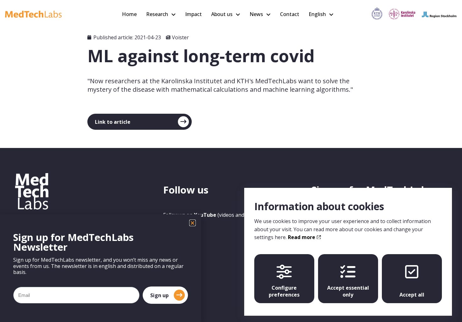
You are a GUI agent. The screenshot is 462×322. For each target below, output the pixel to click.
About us (222, 14)
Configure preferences (284, 291)
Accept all (411, 294)
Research (157, 14)
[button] (192, 223)
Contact (289, 14)
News (256, 14)
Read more (302, 237)
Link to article (112, 121)
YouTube (205, 214)
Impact (193, 14)
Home (129, 14)
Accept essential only (348, 291)
